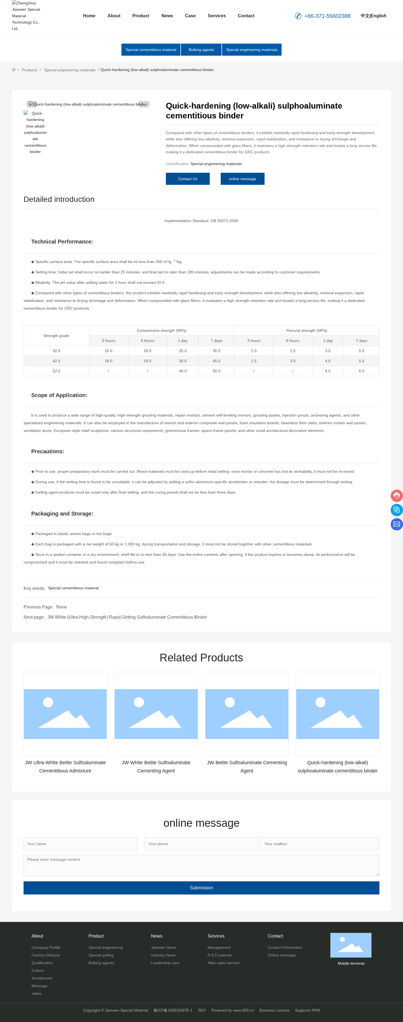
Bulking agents (201, 49)
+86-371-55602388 (327, 16)
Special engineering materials (251, 49)
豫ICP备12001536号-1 (173, 1010)
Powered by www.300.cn (232, 1010)
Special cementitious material (151, 49)
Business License (274, 1010)
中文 (365, 15)
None (61, 607)
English (379, 15)
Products (29, 70)
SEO (202, 1010)
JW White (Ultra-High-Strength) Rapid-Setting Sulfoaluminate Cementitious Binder (127, 617)
